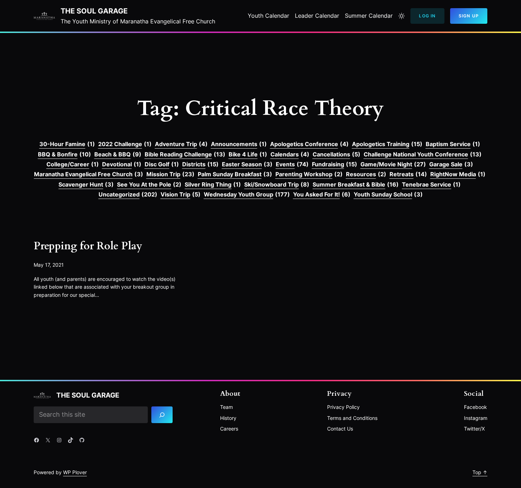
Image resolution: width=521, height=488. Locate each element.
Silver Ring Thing (213, 184)
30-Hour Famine (67, 144)
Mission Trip (170, 174)
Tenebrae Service (431, 184)
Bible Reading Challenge (185, 154)
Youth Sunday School (388, 194)
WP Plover (75, 472)
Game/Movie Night (393, 164)
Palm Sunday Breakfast (235, 174)
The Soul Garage (94, 11)
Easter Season (247, 164)
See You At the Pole (149, 184)
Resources (366, 174)
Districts (200, 164)
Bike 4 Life (248, 154)
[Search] (162, 414)
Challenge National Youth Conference (423, 154)
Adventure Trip (181, 144)
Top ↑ (479, 472)
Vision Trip (181, 194)
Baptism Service (453, 144)
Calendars (289, 154)
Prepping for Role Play (88, 246)
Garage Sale (451, 164)
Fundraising (334, 164)
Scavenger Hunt (86, 184)
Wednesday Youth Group (247, 194)
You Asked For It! (322, 194)
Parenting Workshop (309, 174)
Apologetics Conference (309, 144)
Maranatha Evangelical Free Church (88, 174)
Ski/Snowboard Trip (276, 184)
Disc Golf (162, 164)
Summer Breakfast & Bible (356, 184)
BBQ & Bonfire (64, 154)
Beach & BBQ (117, 154)
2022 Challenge (125, 144)
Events (292, 164)
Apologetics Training (387, 144)
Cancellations (336, 154)
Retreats (408, 174)
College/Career (72, 164)
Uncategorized (128, 194)
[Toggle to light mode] (402, 16)
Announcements (239, 144)
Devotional (121, 164)
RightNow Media (458, 174)
